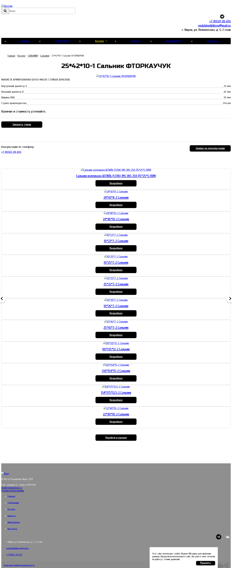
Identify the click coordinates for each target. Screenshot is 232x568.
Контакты (212, 41)
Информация (173, 41)
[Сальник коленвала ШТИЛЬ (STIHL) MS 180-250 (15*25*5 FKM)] (116, 170)
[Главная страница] (19, 6)
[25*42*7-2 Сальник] (116, 321)
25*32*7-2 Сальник (116, 284)
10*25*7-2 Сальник (116, 262)
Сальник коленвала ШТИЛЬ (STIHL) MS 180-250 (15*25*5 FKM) (116, 176)
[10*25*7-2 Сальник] (116, 256)
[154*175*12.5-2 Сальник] (116, 386)
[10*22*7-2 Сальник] (116, 235)
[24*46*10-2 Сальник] (116, 213)
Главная (25, 41)
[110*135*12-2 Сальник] (116, 343)
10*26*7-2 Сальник (116, 306)
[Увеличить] (116, 76)
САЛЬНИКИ (33, 55)
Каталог (99, 41)
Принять (205, 563)
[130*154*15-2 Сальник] (116, 365)
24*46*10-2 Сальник (116, 219)
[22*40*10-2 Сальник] (116, 408)
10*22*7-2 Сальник (116, 241)
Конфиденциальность (11, 487)
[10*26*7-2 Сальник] (116, 300)
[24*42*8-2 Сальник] (116, 191)
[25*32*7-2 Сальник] (116, 278)
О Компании (61, 41)
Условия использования (12, 490)
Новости (135, 41)
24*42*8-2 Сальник (116, 197)
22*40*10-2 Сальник (116, 414)
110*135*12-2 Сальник (116, 349)
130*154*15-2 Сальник (116, 371)
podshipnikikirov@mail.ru (214, 25)
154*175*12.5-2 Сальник (116, 392)
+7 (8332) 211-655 (220, 21)
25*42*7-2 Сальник (116, 327)
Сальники (44, 55)
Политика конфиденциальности (19, 565)
